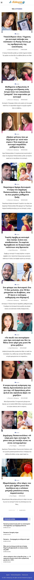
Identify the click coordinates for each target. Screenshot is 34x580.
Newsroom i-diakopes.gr (13, 99)
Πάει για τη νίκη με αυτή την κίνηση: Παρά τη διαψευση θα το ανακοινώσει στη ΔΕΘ (15, 547)
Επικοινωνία (25, 574)
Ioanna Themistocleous (13, 49)
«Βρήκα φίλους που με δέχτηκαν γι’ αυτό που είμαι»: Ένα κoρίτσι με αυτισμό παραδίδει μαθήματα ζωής (17, 142)
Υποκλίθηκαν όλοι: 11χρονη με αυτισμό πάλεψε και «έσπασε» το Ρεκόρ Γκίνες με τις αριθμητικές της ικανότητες (17, 41)
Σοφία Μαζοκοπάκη (13, 250)
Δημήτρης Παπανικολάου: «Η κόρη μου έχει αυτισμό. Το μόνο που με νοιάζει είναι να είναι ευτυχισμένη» (17, 439)
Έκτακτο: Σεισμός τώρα (10, 532)
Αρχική (7, 574)
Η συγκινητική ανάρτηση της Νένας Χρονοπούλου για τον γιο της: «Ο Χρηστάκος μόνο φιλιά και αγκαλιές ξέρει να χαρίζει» (17, 390)
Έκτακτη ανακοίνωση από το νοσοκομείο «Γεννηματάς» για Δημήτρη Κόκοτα (16, 524)
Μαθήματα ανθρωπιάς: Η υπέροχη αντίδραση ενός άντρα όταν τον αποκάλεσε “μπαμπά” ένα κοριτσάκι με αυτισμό (17, 92)
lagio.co (30, 577)
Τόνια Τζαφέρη (13, 445)
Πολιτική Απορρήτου (16, 574)
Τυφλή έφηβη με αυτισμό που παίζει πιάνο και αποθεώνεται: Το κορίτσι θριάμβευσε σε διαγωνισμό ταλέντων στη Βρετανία (17, 242)
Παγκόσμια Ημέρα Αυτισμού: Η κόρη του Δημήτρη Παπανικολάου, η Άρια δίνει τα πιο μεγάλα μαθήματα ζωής (17, 192)
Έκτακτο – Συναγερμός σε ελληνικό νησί (16, 539)
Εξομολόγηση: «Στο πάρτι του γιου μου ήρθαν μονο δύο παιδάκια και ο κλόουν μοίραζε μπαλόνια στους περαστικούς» (17, 488)
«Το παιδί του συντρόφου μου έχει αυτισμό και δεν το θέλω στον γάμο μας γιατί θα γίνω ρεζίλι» (17, 341)
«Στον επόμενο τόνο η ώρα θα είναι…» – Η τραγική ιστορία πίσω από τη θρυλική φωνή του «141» (17, 558)
